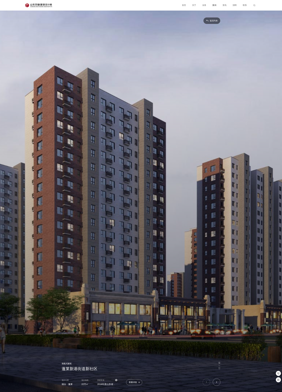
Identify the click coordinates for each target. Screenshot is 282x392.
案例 (214, 5)
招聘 (235, 5)
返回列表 (214, 21)
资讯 (224, 5)
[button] (206, 382)
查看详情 (133, 382)
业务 (204, 5)
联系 (245, 5)
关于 (194, 5)
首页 (184, 5)
